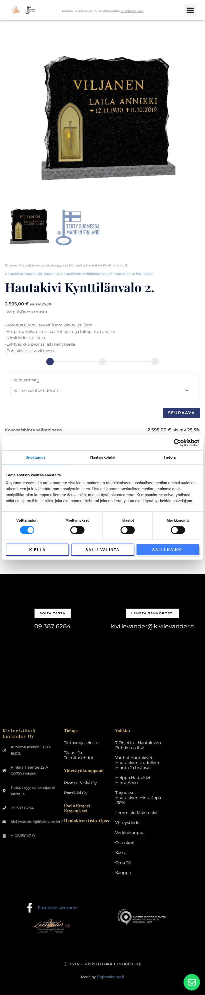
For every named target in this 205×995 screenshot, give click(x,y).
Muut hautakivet (140, 274)
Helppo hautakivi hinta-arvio (132, 780)
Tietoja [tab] (170, 457)
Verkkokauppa (129, 832)
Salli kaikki (167, 550)
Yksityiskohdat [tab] (103, 457)
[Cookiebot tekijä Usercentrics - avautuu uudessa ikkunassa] (177, 442)
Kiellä (37, 550)
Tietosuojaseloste (81, 742)
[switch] (77, 530)
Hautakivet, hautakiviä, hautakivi (32, 274)
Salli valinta (103, 550)
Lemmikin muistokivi (136, 812)
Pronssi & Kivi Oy (80, 783)
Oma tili (123, 862)
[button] (190, 10)
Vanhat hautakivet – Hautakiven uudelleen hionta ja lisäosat (137, 762)
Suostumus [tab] (36, 457)
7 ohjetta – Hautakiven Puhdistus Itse (138, 745)
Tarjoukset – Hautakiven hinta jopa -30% (138, 797)
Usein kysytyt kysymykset (77, 808)
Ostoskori (124, 842)
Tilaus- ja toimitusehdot (79, 755)
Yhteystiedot (128, 822)
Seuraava (181, 412)
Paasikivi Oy (76, 793)
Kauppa (123, 872)
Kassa (120, 852)
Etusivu (11, 265)
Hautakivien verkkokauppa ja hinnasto (52, 265)
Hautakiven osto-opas (86, 820)
